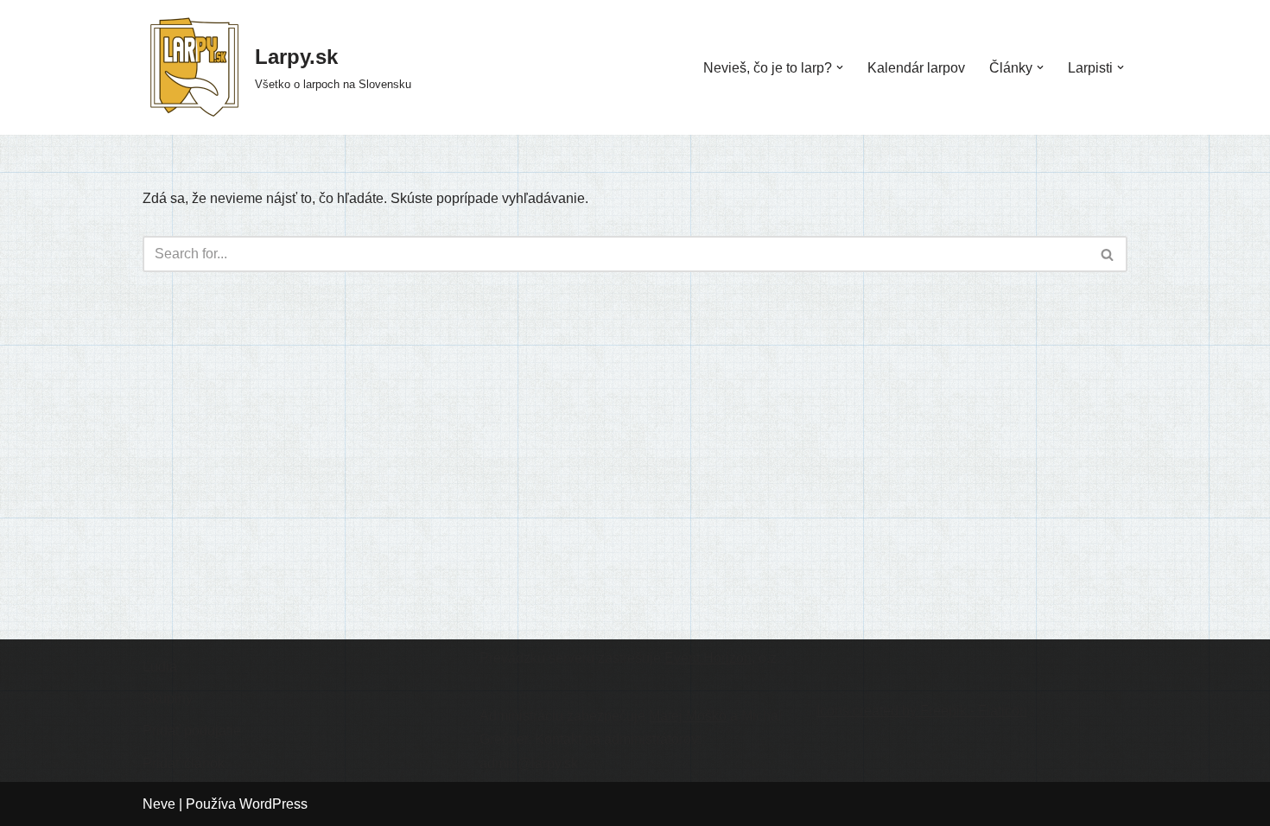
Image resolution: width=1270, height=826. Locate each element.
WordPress (273, 804)
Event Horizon (708, 658)
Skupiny (168, 698)
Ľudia (160, 666)
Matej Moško (688, 715)
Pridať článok (184, 763)
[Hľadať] (1108, 254)
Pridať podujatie (192, 730)
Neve (159, 804)
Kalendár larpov (916, 67)
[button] (839, 67)
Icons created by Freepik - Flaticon (921, 710)
